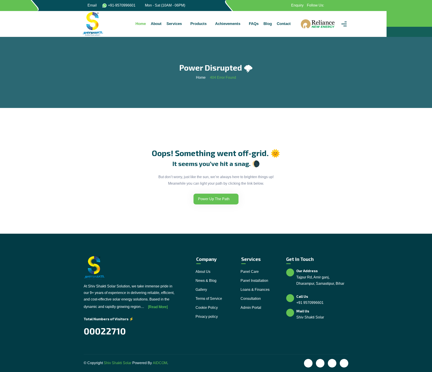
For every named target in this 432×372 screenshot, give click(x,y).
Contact (284, 24)
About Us (203, 271)
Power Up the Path (214, 199)
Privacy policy (207, 316)
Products (198, 24)
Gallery (201, 289)
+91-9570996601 (121, 5)
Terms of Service (209, 298)
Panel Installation (254, 280)
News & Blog (206, 280)
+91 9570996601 (310, 303)
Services (174, 24)
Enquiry (297, 5)
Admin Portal (251, 307)
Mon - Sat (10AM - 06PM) (165, 5)
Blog (267, 24)
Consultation (251, 298)
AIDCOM (160, 363)
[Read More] (158, 307)
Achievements (227, 24)
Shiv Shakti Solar (117, 363)
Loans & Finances (255, 289)
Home (140, 24)
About (156, 24)
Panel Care (250, 271)
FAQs (254, 24)
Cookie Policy (207, 307)
